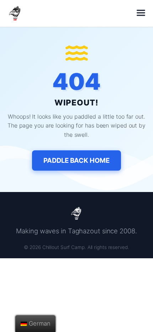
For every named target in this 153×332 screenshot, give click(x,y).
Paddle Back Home (76, 160)
